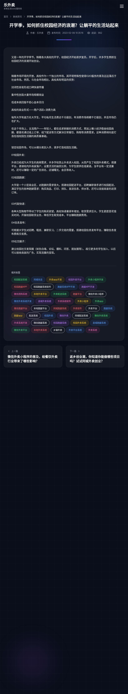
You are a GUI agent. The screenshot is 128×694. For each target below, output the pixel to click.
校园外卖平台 (74, 279)
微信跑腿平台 (20, 308)
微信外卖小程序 (96, 294)
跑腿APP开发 (87, 286)
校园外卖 (48, 315)
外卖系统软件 (64, 301)
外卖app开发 (55, 279)
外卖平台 (92, 308)
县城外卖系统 (44, 301)
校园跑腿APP (20, 286)
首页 (6, 16)
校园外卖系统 (79, 322)
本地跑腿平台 (40, 308)
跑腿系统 (108, 308)
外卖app (99, 301)
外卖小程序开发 (95, 279)
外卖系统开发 (20, 322)
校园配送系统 (20, 279)
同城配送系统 (81, 315)
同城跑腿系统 (59, 308)
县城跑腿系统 (99, 322)
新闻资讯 (17, 16)
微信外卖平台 (20, 330)
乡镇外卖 (57, 330)
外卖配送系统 (59, 294)
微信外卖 (64, 315)
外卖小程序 (82, 301)
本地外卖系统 (40, 330)
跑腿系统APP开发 (66, 286)
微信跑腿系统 (40, 322)
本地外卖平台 (40, 294)
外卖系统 (92, 330)
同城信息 (38, 279)
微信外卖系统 (101, 315)
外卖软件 (77, 308)
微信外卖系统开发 (23, 301)
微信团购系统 (20, 294)
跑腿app (18, 315)
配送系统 (33, 315)
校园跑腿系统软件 (42, 286)
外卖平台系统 (75, 330)
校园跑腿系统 (59, 322)
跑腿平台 (77, 294)
